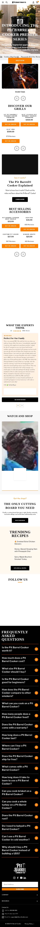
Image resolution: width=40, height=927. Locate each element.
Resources (5, 901)
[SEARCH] (6, 2)
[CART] (37, 2)
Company (5, 895)
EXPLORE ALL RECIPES (20, 568)
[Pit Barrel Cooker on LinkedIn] (25, 878)
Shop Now (20, 60)
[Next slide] (23, 98)
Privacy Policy (29, 924)
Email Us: (16, 917)
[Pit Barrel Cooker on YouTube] (21, 878)
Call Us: (11, 910)
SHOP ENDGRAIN (20, 520)
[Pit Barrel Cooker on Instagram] (14, 878)
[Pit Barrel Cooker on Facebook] (18, 878)
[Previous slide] (16, 98)
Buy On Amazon (10, 124)
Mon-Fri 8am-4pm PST (11, 913)
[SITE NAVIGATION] (2, 2)
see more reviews (20, 400)
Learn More (20, 199)
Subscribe (20, 889)
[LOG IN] (33, 2)
